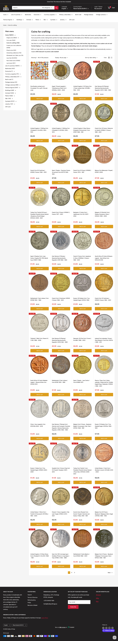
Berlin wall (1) (9, 79)
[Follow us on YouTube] (109, 628)
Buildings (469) (9, 90)
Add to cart (39, 98)
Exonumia (36, 14)
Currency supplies (49, 14)
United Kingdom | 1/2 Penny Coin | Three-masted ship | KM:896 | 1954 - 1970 (82, 88)
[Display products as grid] (109, 57)
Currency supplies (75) (12, 74)
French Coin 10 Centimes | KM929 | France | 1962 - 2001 (103, 299)
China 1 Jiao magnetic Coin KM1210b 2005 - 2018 (37, 425)
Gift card (71, 19)
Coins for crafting (12, 25)
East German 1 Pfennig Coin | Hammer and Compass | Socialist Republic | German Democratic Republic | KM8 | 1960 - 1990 (61, 427)
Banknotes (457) (10, 68)
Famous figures (7, 19)
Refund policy (32, 600)
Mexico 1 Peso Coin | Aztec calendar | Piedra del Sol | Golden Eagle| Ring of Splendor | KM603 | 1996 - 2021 (104, 383)
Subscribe (73, 607)
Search (30, 595)
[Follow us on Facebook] (103, 628)
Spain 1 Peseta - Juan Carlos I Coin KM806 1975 (81, 381)
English (6, 625)
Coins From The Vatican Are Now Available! (59, 1)
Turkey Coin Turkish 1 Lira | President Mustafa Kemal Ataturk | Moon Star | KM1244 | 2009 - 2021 (82, 471)
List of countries (15, 14)
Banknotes (28, 14)
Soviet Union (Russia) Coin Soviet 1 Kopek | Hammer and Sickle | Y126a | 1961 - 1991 (81, 514)
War (45, 19)
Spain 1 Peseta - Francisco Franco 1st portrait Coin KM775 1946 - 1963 (61, 172)
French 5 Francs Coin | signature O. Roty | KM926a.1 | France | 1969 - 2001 (82, 258)
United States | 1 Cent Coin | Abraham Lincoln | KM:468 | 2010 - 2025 (104, 470)
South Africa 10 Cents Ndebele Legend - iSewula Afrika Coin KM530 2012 (38, 382)
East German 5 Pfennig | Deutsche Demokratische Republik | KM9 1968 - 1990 (59, 258)
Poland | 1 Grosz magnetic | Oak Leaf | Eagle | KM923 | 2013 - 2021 (60, 514)
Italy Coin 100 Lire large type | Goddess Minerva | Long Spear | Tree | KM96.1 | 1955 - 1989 (60, 556)
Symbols (52, 19)
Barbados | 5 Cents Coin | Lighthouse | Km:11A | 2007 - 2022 (81, 214)
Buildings (19, 19)
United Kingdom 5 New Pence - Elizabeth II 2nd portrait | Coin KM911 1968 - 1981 (82, 130)
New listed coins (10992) (13, 60)
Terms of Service (32, 597)
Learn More (44, 618)
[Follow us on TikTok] (112, 628)
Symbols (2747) (10, 101)
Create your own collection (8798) (14, 46)
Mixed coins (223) (11, 50)
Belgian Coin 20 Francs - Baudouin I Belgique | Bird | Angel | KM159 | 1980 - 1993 (104, 514)
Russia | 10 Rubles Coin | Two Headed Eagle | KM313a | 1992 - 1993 (103, 426)
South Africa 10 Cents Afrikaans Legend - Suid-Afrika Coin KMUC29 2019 (103, 258)
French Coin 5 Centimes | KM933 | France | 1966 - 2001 (61, 299)
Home (4, 25)
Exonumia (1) (9, 71)
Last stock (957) (11, 63)
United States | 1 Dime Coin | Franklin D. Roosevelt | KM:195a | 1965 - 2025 (39, 514)
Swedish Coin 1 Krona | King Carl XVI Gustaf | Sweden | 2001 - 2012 (61, 470)
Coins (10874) (9, 35)
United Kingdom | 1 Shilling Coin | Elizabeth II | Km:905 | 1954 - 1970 (39, 130)
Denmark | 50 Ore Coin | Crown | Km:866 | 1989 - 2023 (82, 339)
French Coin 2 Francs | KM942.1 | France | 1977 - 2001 (61, 213)
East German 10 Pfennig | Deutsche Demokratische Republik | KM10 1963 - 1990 (60, 340)
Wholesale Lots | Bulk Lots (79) (15, 55)
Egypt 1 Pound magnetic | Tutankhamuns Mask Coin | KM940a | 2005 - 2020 (59, 88)
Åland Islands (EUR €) (18, 625)
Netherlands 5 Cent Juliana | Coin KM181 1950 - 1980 (59, 381)
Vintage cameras (101, 14)
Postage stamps (88, 14)
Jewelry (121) (9, 104)
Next (109, 572)
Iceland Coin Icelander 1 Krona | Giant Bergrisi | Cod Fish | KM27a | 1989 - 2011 (104, 340)
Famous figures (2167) (11, 87)
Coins (5, 14)
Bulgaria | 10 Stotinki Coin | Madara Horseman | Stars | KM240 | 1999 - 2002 (102, 214)
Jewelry (62, 19)
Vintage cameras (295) (12, 85)
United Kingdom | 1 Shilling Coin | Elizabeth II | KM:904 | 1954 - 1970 (61, 130)
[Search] (56, 7)
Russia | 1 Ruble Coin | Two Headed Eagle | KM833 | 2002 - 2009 (39, 470)
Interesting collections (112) (14, 53)
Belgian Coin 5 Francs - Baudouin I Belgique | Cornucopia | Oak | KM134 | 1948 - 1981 (104, 556)
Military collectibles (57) (12, 76)
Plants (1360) (9, 96)
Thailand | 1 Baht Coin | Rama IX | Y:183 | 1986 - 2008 (39, 339)
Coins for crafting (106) (13, 43)
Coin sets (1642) (11, 40)
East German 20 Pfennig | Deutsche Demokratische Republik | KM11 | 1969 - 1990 (103, 88)
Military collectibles (65, 14)
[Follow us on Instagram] (106, 628)
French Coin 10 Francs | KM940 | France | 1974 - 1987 (82, 171)
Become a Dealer (32, 605)
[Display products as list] (111, 57)
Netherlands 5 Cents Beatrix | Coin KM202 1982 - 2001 (81, 555)
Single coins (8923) (12, 37)
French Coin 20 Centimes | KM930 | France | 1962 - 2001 (38, 171)
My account (98, 8)
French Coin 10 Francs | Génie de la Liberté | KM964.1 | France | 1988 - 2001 (104, 130)
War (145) (8, 98)
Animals (28, 19)
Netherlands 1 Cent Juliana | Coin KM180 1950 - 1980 (39, 299)
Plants (37, 19)
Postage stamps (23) (11, 82)
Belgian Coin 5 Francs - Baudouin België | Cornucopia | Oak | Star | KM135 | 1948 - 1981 (82, 426)
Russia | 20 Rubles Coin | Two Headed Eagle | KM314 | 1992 (81, 299)
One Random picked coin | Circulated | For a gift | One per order (38, 88)
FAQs (29, 602)
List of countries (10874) (12, 66)
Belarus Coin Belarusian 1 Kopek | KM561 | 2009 (104, 171)
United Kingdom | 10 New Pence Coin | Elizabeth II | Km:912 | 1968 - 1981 (39, 556)
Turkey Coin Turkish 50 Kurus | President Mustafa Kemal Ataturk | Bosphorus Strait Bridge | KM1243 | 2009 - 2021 (39, 215)
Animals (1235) (9, 93)
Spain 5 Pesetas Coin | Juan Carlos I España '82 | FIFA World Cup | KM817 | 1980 (39, 258)
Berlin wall (78, 14)
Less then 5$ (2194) (12, 58)
